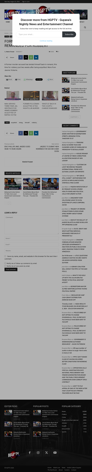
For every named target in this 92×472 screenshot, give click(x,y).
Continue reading (46, 41)
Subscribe (69, 34)
